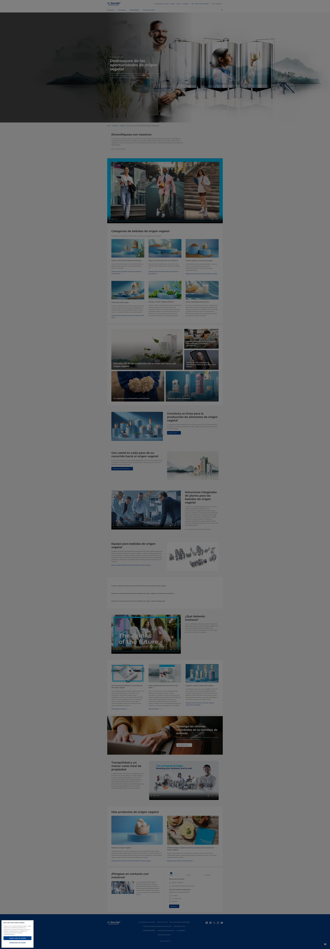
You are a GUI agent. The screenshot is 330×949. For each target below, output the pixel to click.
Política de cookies (9, 934)
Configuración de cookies (17, 942)
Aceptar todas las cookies (17, 938)
